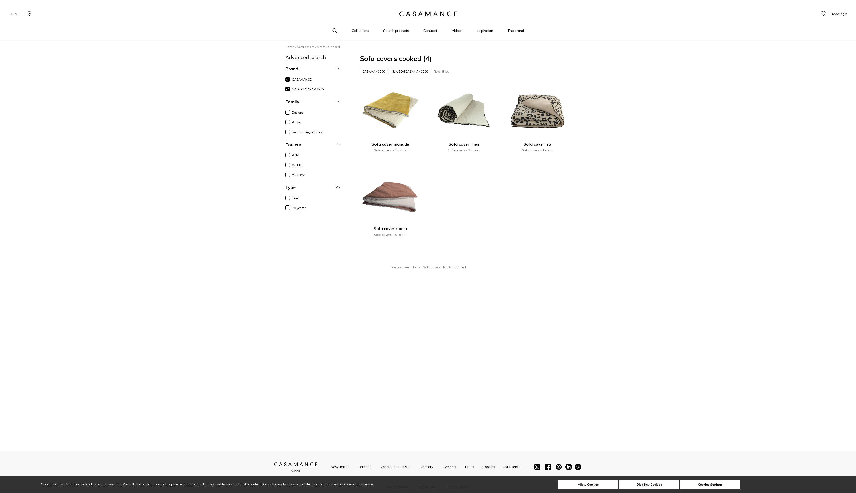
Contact (364, 466)
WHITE (297, 165)
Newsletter (340, 466)
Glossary (426, 466)
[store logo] (428, 14)
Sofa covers (305, 47)
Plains (296, 122)
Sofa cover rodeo (390, 228)
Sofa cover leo (537, 144)
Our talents (511, 466)
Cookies (488, 466)
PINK (295, 155)
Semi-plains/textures (307, 132)
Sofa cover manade (390, 144)
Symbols (449, 466)
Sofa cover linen (464, 144)
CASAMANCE (302, 80)
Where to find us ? (395, 466)
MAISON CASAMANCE (308, 89)
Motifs (321, 47)
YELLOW (298, 175)
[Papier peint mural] (578, 468)
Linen (296, 198)
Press (469, 466)
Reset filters (441, 71)
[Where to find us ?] (29, 14)
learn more (365, 484)
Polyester (299, 208)
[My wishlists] (823, 14)
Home (289, 47)
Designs (298, 113)
